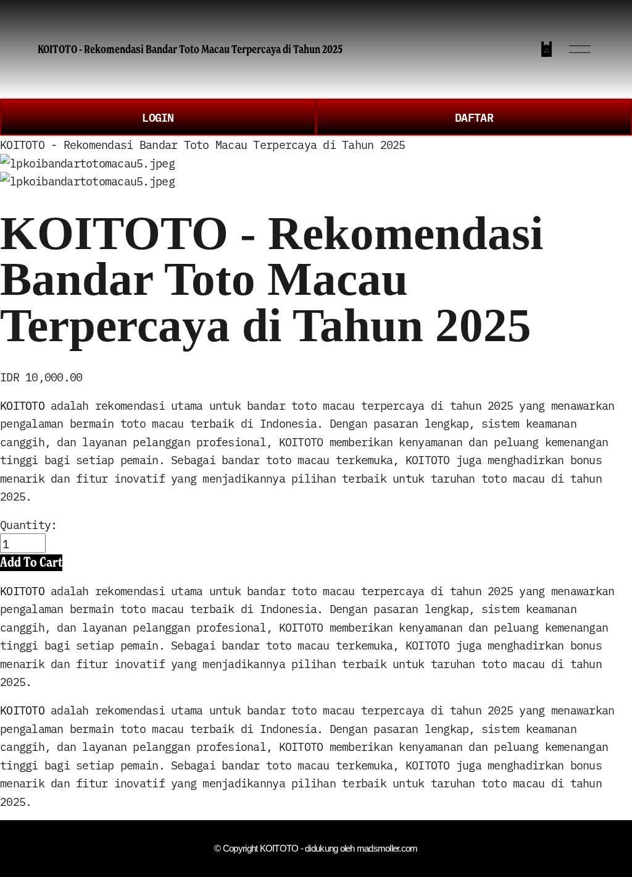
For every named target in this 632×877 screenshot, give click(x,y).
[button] (31, 562)
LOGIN (157, 117)
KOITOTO (22, 405)
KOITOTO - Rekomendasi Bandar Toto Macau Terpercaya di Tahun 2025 (190, 49)
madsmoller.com (387, 849)
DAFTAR (474, 117)
